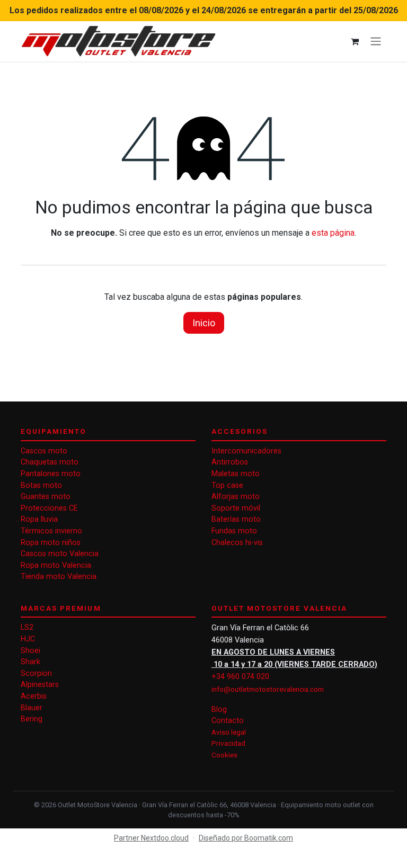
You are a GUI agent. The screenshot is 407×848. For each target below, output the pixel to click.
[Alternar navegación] (375, 41)
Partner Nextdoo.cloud (151, 838)
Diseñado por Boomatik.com (246, 838)
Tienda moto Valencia (58, 576)
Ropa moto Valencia (56, 565)
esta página (333, 233)
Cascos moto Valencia (60, 553)
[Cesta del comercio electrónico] (354, 41)
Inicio (203, 322)
